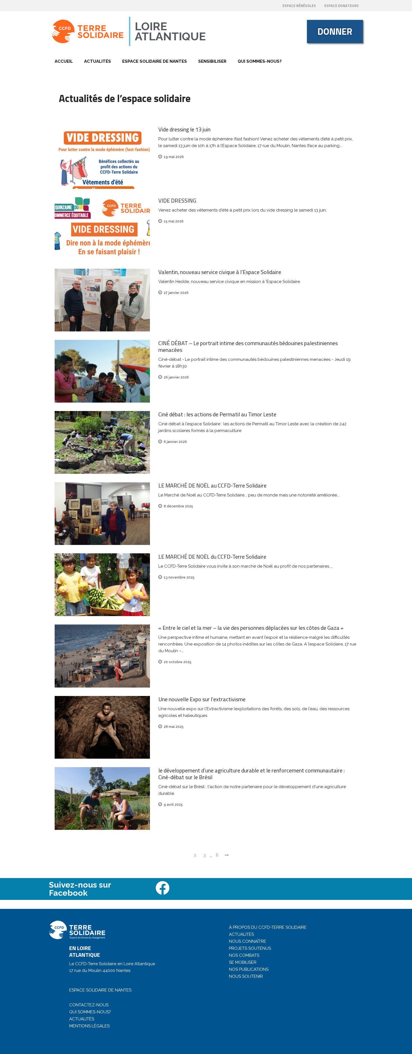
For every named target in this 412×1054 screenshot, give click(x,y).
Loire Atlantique (170, 31)
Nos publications (249, 969)
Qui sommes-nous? (260, 61)
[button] (335, 31)
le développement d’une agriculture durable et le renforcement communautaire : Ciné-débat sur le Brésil (251, 773)
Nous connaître (247, 941)
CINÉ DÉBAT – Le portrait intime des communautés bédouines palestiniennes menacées (248, 346)
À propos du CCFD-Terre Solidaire (268, 927)
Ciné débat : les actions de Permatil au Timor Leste (217, 414)
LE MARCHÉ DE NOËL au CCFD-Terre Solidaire (212, 485)
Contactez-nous (88, 1004)
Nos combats (244, 955)
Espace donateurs (341, 5)
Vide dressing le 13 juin (184, 129)
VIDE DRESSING (177, 200)
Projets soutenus (250, 948)
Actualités (97, 61)
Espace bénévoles (299, 5)
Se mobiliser (242, 962)
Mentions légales (89, 1026)
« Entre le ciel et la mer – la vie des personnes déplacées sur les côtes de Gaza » (250, 627)
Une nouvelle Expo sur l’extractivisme (202, 699)
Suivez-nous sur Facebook (80, 889)
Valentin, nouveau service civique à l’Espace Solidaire (219, 272)
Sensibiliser (212, 61)
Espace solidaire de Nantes (154, 61)
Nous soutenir (246, 976)
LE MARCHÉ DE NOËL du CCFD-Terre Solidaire (212, 556)
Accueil (64, 61)
